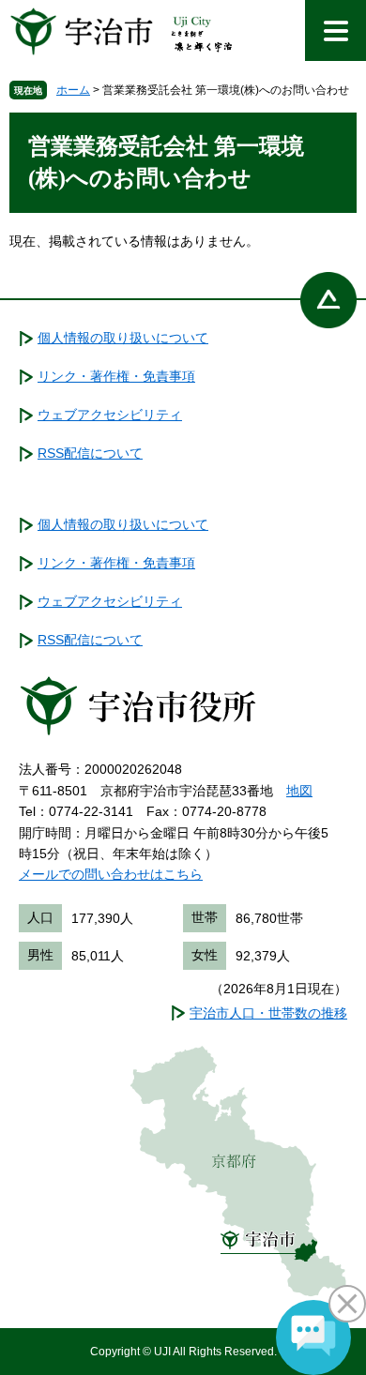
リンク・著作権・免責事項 (116, 376)
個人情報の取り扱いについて (123, 337)
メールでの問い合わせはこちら (111, 874)
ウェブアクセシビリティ (110, 414)
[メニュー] (335, 30)
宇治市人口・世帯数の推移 (268, 1012)
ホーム (73, 90)
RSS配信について (90, 453)
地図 (299, 790)
